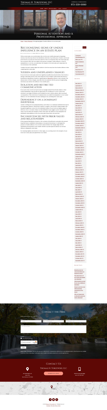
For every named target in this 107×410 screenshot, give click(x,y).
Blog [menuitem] (60, 8)
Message (22, 324)
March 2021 (78, 167)
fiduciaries (50, 78)
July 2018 (77, 238)
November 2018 (79, 229)
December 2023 (79, 94)
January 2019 (78, 225)
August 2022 (78, 130)
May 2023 (77, 110)
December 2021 (79, 147)
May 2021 (77, 163)
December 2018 (79, 227)
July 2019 (77, 211)
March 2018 (78, 247)
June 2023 (77, 107)
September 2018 (79, 234)
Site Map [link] (53, 405)
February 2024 (78, 90)
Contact (23, 347)
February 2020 (78, 196)
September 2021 (79, 154)
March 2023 (78, 114)
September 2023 (79, 101)
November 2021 (79, 149)
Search (84, 47)
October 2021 (78, 152)
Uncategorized (79, 74)
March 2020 (78, 194)
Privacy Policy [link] (58, 405)
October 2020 (78, 178)
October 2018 (78, 231)
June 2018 (77, 240)
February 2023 (78, 116)
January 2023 (78, 119)
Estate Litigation (79, 61)
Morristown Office (53, 373)
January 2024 (78, 92)
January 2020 (78, 198)
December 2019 (79, 200)
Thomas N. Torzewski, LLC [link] (51, 404)
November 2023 (79, 96)
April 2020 (77, 192)
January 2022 (78, 145)
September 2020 (79, 180)
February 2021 (78, 169)
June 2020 (77, 187)
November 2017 (79, 256)
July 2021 (77, 158)
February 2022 (78, 143)
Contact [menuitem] (64, 8)
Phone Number (45, 319)
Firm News (78, 69)
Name (22, 319)
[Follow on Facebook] (50, 399)
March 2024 (78, 87)
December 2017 (79, 254)
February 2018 (78, 249)
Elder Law (77, 59)
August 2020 (78, 183)
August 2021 (78, 156)
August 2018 (78, 236)
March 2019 (78, 220)
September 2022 (79, 127)
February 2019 (78, 223)
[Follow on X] (56, 399)
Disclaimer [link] (48, 405)
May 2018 (77, 242)
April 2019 (77, 218)
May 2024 (77, 83)
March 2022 (78, 141)
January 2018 (78, 251)
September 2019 (79, 207)
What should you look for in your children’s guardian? (79, 283)
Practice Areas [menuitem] (52, 8)
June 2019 (77, 214)
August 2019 (78, 209)
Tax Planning (78, 71)
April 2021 (77, 165)
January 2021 (78, 172)
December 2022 (79, 121)
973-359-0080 (81, 373)
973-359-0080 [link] (78, 4)
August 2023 (78, 103)
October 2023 (78, 99)
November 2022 (79, 123)
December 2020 (79, 174)
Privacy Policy (24, 351)
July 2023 (77, 105)
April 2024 (77, 85)
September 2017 (79, 260)
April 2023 (77, 112)
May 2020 (77, 189)
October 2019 (78, 205)
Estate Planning (28, 41)
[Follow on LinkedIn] (53, 399)
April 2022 (77, 138)
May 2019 (77, 216)
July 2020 (77, 185)
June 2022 (77, 134)
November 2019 (79, 203)
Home (22, 41)
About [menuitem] (46, 8)
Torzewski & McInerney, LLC (27, 53)
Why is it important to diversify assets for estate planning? (79, 296)
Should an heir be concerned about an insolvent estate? (79, 271)
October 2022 (78, 125)
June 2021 (77, 161)
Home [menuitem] (41, 8)
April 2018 (77, 245)
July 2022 (77, 132)
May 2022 (77, 136)
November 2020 (79, 176)
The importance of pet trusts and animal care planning (79, 277)
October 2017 (78, 258)
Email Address (68, 319)
